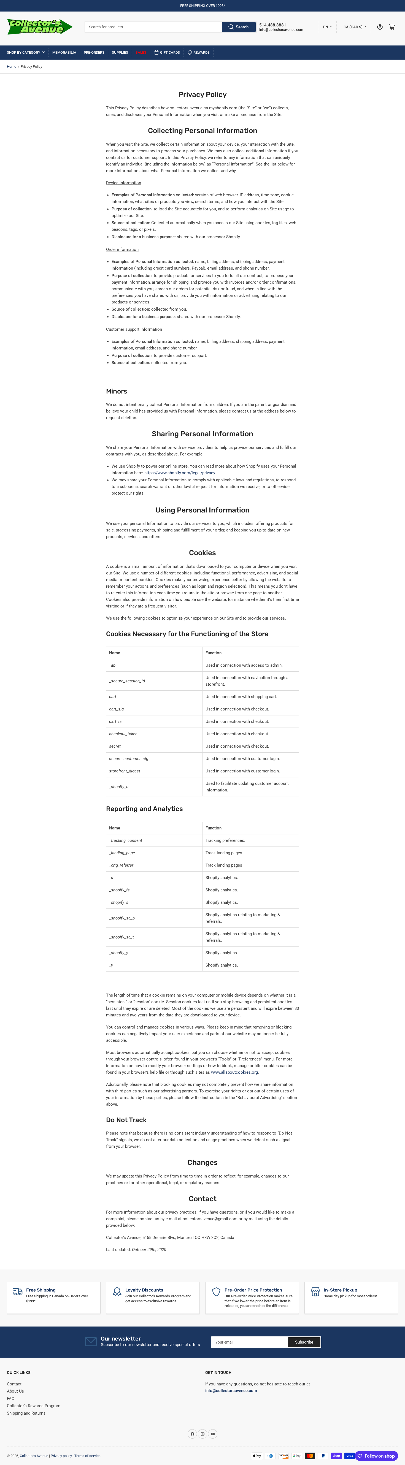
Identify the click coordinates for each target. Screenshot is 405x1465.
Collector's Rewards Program (33, 1405)
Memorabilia (64, 52)
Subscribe (304, 1342)
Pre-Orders (94, 52)
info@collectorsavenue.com (281, 30)
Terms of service (87, 1456)
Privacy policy (61, 1456)
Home (11, 66)
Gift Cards (170, 52)
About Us (15, 1391)
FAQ (10, 1398)
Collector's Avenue (34, 1456)
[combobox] (171, 27)
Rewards (201, 52)
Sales (141, 52)
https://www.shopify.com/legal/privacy (179, 472)
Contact (14, 1384)
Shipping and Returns (26, 1413)
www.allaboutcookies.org (234, 1072)
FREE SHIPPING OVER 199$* (202, 6)
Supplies (120, 52)
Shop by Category (23, 52)
